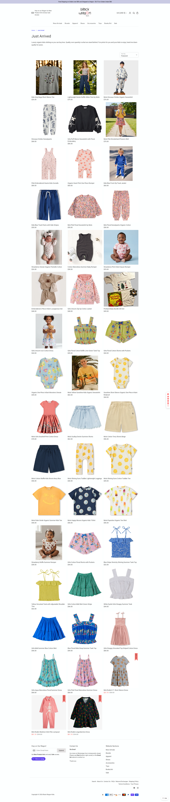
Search (94, 781)
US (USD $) (121, 13)
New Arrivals (57, 23)
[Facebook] (134, 788)
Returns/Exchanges (122, 781)
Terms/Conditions (124, 784)
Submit (61, 750)
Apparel (75, 23)
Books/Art (107, 23)
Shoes (82, 23)
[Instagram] (138, 788)
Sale (115, 23)
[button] (168, 400)
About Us (100, 781)
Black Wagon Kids (48, 794)
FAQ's (113, 781)
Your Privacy (134, 784)
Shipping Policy (133, 781)
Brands (67, 23)
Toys (100, 23)
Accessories (91, 23)
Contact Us (107, 781)
